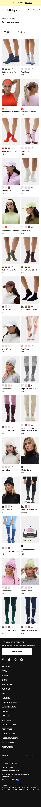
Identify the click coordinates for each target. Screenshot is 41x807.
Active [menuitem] (5, 675)
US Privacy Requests (10, 771)
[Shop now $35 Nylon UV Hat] (11, 171)
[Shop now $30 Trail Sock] (30, 52)
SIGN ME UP (17, 651)
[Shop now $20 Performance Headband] (11, 92)
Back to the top (30, 755)
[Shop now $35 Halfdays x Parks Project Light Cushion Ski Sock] (30, 408)
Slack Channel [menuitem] (9, 734)
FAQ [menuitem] (3, 693)
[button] (3, 69)
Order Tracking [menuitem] (9, 702)
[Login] (33, 10)
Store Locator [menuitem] (9, 725)
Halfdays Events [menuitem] (10, 738)
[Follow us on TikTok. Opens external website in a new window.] (9, 660)
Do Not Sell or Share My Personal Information (16, 775)
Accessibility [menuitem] (8, 720)
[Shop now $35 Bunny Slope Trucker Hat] (30, 529)
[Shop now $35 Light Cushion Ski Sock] (30, 369)
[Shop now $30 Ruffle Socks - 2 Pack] (11, 52)
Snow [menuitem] (4, 680)
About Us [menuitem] (6, 689)
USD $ (4, 755)
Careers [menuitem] (6, 716)
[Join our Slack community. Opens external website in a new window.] (15, 660)
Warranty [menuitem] (6, 711)
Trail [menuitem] (4, 671)
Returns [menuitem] (6, 698)
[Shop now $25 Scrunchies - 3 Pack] (30, 92)
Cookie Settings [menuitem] (8, 779)
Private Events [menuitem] (9, 743)
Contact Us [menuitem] (7, 747)
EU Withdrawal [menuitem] (9, 707)
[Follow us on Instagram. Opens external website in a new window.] (3, 660)
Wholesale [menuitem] (7, 729)
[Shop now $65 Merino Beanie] (11, 369)
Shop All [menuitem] (6, 666)
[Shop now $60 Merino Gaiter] (30, 450)
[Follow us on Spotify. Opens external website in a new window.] (21, 660)
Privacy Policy (8, 767)
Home (4, 18)
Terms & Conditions (10, 763)
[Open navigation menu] (3, 10)
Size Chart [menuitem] (7, 684)
